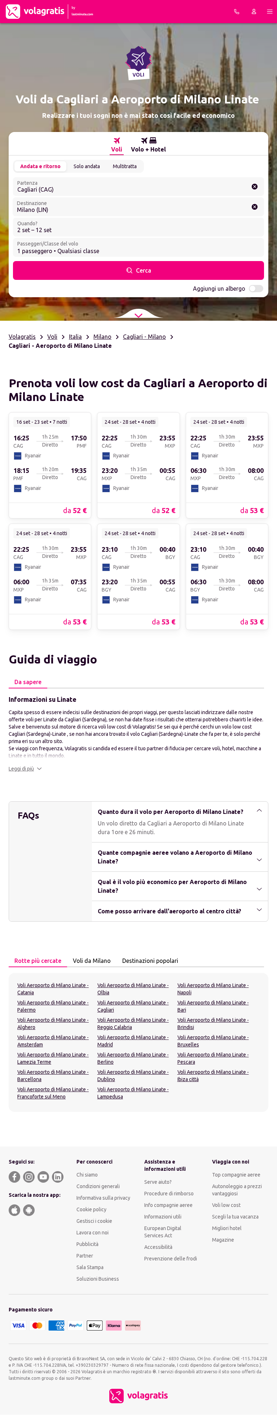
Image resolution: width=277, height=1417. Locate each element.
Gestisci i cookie (94, 1221)
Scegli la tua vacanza (235, 1217)
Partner (84, 1256)
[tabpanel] (138, 733)
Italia (75, 336)
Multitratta (125, 166)
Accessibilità (158, 1247)
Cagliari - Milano (144, 336)
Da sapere (27, 682)
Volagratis (22, 336)
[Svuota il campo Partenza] (255, 187)
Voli (52, 336)
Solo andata (87, 166)
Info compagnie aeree (168, 1205)
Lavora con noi (92, 1232)
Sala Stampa (90, 1267)
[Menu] (270, 11)
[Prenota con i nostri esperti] (236, 11)
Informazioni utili (162, 1217)
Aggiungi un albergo (219, 288)
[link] (50, 465)
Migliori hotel (227, 1228)
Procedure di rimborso (169, 1193)
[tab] (116, 145)
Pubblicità (87, 1244)
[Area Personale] (254, 11)
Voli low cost (226, 1205)
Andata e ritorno (40, 166)
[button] (25, 768)
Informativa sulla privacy (103, 1198)
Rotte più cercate (37, 960)
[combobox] (138, 186)
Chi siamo (87, 1175)
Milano (102, 336)
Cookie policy (91, 1209)
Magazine (223, 1240)
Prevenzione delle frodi (170, 1259)
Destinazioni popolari (150, 960)
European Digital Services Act (162, 1231)
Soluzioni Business (97, 1279)
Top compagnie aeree (236, 1175)
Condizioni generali (98, 1186)
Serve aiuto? (158, 1182)
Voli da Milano (92, 960)
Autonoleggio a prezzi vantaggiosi (237, 1189)
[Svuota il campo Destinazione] (255, 207)
